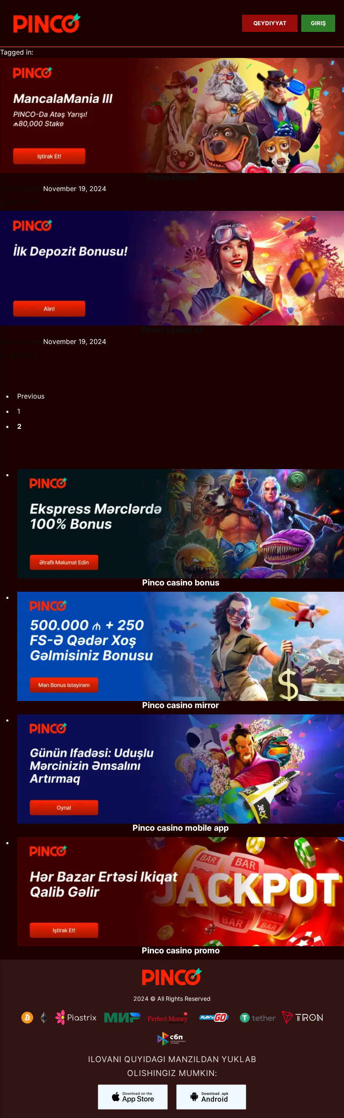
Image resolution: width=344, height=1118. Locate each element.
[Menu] (47, 23)
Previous (30, 396)
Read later (21, 202)
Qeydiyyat (269, 23)
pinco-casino (20, 188)
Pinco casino (172, 177)
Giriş (318, 23)
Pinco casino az (172, 330)
